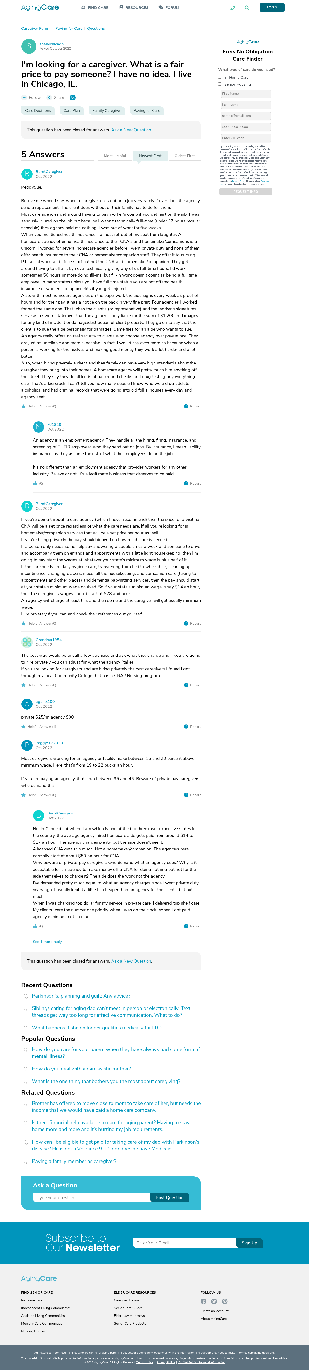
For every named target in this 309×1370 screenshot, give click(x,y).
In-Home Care (236, 77)
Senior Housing (237, 84)
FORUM (172, 7)
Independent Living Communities (46, 1308)
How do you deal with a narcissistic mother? (81, 1068)
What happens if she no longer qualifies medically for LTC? (97, 1027)
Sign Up (249, 1243)
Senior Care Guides (128, 1308)
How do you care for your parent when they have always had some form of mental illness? (116, 1053)
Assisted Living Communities (43, 1315)
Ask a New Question (131, 130)
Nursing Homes (33, 1331)
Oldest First (185, 155)
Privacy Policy (239, 181)
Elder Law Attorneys (129, 1315)
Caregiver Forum (126, 1300)
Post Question (169, 1197)
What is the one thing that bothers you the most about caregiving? (106, 1081)
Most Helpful (115, 155)
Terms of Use (144, 1362)
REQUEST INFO (245, 192)
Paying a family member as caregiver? (74, 1161)
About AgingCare (214, 1318)
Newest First (150, 155)
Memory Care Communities (41, 1323)
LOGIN (272, 7)
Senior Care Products (130, 1323)
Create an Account (215, 1311)
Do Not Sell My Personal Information (201, 1362)
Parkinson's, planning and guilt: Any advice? (81, 995)
